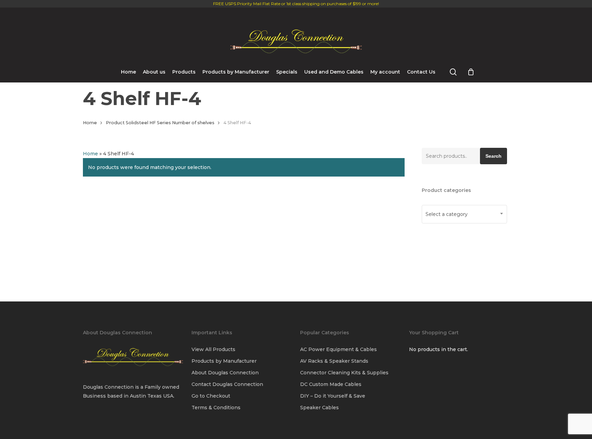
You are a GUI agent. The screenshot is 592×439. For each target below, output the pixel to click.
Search (493, 156)
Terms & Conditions (216, 407)
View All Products (213, 349)
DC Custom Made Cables (330, 384)
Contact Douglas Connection (227, 384)
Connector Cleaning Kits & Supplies (344, 373)
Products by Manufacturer (224, 361)
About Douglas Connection (225, 373)
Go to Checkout (211, 396)
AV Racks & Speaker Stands (334, 361)
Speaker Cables (319, 407)
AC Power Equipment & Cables (338, 349)
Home (90, 122)
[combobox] (464, 214)
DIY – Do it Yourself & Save (332, 396)
